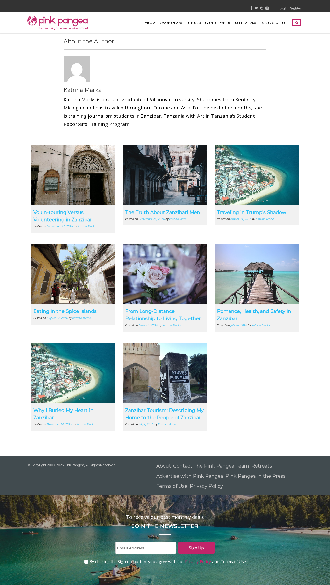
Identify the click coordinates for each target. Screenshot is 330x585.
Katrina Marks (82, 90)
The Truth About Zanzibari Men (162, 212)
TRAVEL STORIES (272, 22)
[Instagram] (267, 8)
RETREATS (193, 22)
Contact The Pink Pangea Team (211, 466)
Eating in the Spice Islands (65, 311)
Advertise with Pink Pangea (189, 476)
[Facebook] (251, 8)
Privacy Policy (207, 486)
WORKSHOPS (171, 22)
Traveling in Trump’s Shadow (251, 212)
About (151, 22)
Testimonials (244, 22)
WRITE (225, 22)
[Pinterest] (261, 8)
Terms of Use (171, 486)
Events (210, 22)
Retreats (261, 466)
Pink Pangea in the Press (255, 476)
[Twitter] (256, 8)
